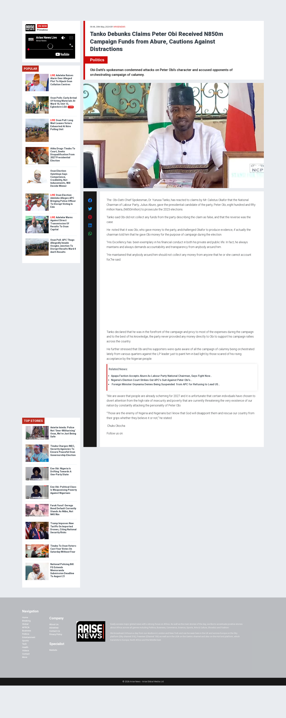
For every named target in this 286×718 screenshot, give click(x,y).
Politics (97, 60)
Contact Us (54, 631)
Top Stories (33, 420)
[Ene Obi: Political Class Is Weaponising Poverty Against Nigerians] (37, 486)
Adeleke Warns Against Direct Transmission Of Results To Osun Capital (61, 223)
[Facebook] (107, 440)
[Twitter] (108, 440)
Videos (25, 650)
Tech (24, 644)
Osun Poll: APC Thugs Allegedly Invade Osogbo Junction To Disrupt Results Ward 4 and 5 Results (63, 246)
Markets (53, 650)
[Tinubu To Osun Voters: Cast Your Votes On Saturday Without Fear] (37, 545)
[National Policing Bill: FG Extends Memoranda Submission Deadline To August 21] (37, 563)
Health (25, 647)
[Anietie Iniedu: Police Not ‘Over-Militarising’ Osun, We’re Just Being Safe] (37, 427)
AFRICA (25, 627)
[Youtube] (113, 440)
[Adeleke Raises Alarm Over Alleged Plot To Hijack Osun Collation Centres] (37, 74)
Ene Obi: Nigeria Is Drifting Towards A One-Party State (60, 471)
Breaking (26, 620)
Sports (25, 640)
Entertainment (28, 637)
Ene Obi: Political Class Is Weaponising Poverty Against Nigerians (63, 490)
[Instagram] (110, 440)
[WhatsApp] (111, 440)
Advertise (53, 627)
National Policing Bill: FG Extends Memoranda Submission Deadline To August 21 (62, 570)
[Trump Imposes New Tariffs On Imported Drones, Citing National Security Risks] (37, 522)
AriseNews (119, 27)
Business (26, 630)
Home (25, 617)
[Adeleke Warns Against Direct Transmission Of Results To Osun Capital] (37, 217)
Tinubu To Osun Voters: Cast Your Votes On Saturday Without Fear (63, 549)
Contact (26, 654)
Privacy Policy (55, 634)
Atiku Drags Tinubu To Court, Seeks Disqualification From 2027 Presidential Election (62, 154)
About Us (53, 624)
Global (25, 624)
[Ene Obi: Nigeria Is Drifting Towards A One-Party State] (37, 468)
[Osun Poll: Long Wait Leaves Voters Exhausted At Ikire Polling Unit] (37, 119)
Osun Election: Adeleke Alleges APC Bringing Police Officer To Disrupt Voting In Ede (63, 201)
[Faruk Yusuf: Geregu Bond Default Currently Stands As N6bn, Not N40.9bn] (37, 505)
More (24, 657)
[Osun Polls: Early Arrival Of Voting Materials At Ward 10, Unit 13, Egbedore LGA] (37, 97)
